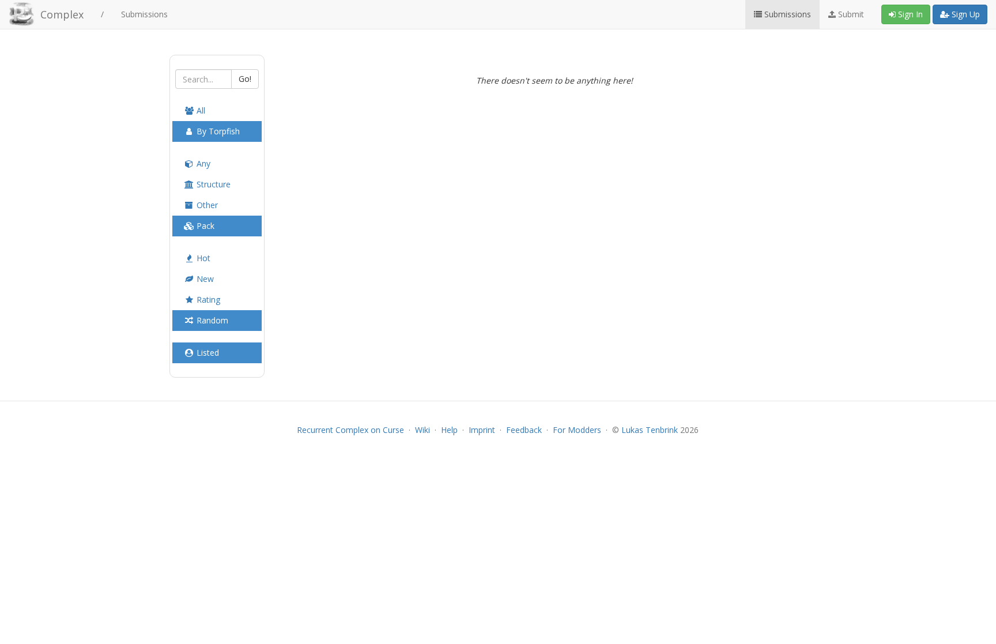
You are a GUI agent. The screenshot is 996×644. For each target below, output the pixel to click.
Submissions (144, 14)
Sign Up (964, 14)
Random (211, 320)
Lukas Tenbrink (649, 429)
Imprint (482, 429)
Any (202, 163)
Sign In (909, 14)
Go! (245, 78)
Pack (204, 225)
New (204, 278)
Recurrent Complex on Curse (350, 429)
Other (206, 204)
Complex (62, 14)
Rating (207, 299)
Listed (206, 352)
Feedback (524, 429)
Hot (202, 258)
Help (449, 429)
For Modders (577, 429)
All (199, 110)
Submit (850, 14)
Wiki (422, 429)
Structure (212, 184)
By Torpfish (217, 131)
